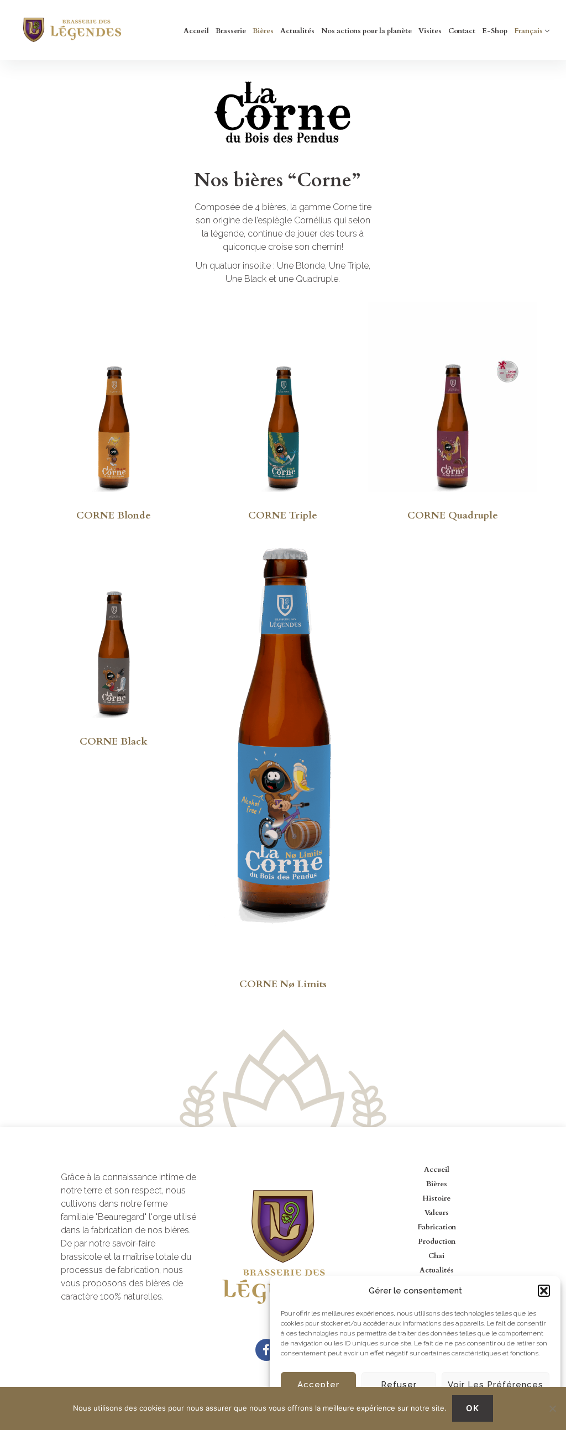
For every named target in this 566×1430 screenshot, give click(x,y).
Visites (430, 31)
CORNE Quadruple (452, 515)
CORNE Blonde (113, 515)
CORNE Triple (282, 515)
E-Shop (494, 31)
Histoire (436, 1198)
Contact (461, 31)
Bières (263, 31)
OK (472, 1408)
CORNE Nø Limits (283, 984)
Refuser (399, 1385)
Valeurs (436, 1213)
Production (436, 1241)
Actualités (297, 31)
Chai (436, 1256)
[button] (543, 1290)
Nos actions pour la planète (366, 31)
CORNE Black (114, 741)
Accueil (196, 31)
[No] (552, 1408)
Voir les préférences (495, 1385)
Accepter (318, 1385)
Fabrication (436, 1227)
